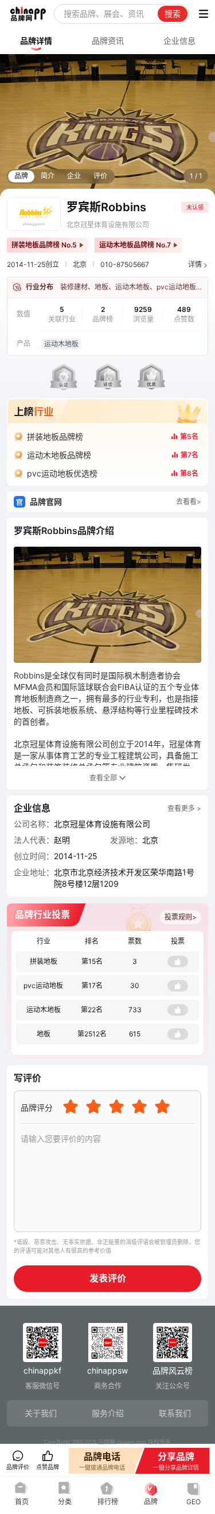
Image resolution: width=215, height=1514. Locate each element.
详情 (195, 264)
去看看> (188, 501)
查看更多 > (184, 808)
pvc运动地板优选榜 (62, 473)
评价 (100, 175)
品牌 (21, 175)
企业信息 (179, 40)
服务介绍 (108, 1413)
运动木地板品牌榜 (59, 455)
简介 (47, 175)
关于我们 (41, 1413)
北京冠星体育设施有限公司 (108, 224)
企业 (74, 175)
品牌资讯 (108, 40)
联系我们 (175, 1413)
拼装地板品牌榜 (55, 436)
